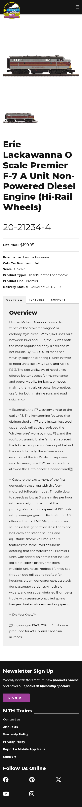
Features (37, 299)
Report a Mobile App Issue (24, 749)
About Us (10, 727)
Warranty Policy (15, 734)
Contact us (11, 719)
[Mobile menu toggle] (77, 7)
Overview (14, 299)
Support (58, 299)
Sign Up (16, 697)
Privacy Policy (14, 742)
